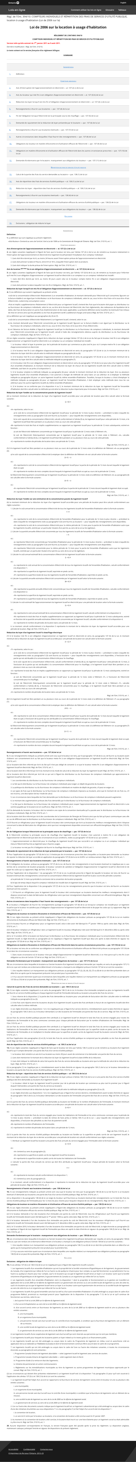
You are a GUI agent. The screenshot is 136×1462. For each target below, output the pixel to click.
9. (10, 137)
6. (10, 116)
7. (10, 123)
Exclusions (68, 216)
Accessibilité (13, 1449)
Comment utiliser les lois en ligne (86, 10)
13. (10, 174)
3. (10, 95)
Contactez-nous (46, 1449)
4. (10, 102)
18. (10, 209)
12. (10, 160)
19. (10, 223)
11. (10, 151)
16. (10, 195)
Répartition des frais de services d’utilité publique (68, 167)
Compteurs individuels (68, 81)
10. (10, 144)
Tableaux (122, 10)
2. (10, 88)
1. (10, 74)
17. (10, 202)
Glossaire (110, 10)
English (123, 2)
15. (10, 188)
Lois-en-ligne (16, 9)
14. (10, 181)
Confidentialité (29, 1449)
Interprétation (68, 67)
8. (10, 130)
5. (10, 109)
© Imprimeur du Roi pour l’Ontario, (26, 1453)
